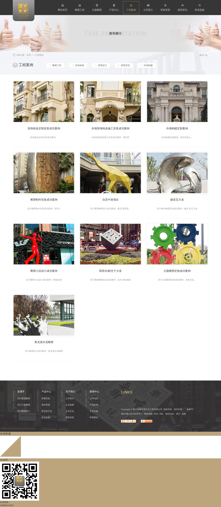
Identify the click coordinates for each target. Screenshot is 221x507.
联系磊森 (199, 10)
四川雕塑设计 (23, 411)
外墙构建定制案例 (177, 128)
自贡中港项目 (110, 199)
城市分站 (169, 414)
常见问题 (94, 411)
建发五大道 (177, 199)
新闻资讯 (182, 10)
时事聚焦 (94, 417)
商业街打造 (46, 411)
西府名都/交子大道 (110, 270)
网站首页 (62, 10)
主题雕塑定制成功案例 (177, 270)
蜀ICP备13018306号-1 (131, 414)
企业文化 (70, 411)
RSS (156, 414)
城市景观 (45, 405)
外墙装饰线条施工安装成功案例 (110, 128)
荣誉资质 (165, 10)
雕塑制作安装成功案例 (43, 199)
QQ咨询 (4, 460)
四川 (178, 414)
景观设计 (102, 65)
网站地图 (148, 414)
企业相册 (70, 405)
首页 (29, 55)
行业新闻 (94, 405)
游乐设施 (45, 417)
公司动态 (94, 398)
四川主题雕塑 (23, 405)
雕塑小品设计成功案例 (43, 270)
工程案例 (131, 10)
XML (161, 414)
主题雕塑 (97, 10)
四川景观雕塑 (23, 398)
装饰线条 (79, 65)
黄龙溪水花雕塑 (43, 342)
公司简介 (148, 10)
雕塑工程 (79, 10)
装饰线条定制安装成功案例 (44, 128)
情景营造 (125, 65)
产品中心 (114, 10)
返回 (201, 55)
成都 (184, 414)
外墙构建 (148, 65)
